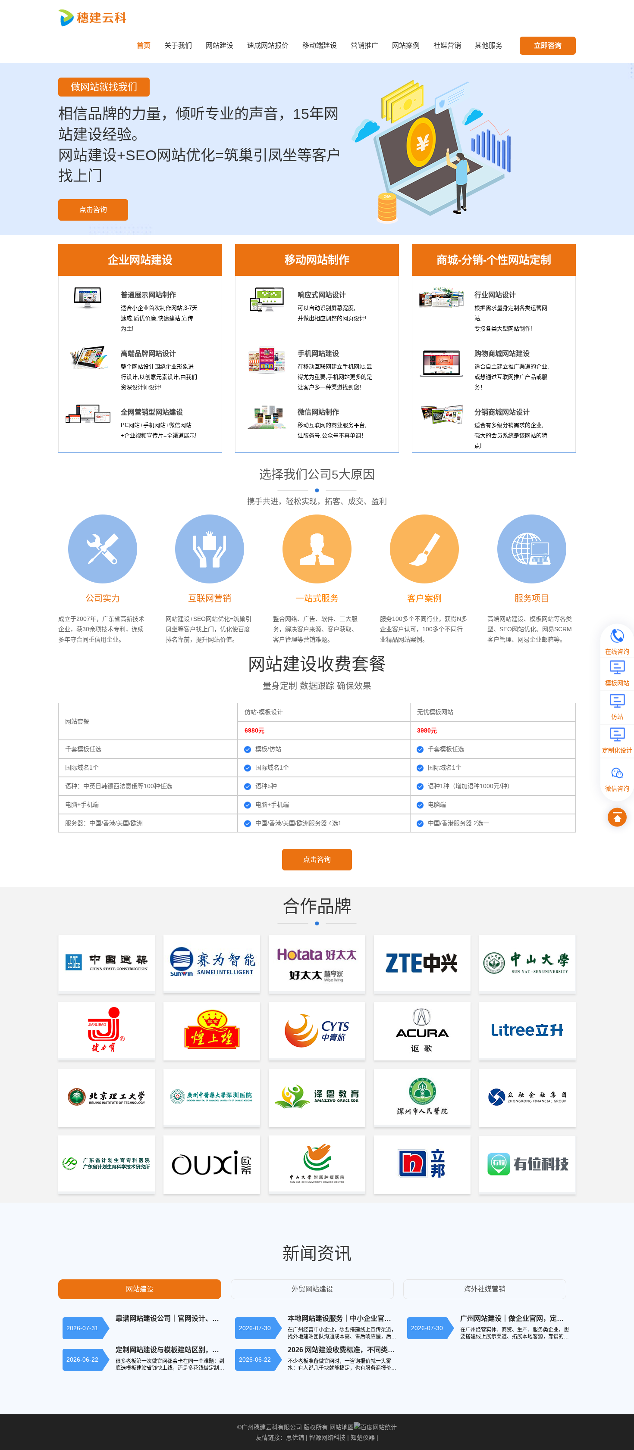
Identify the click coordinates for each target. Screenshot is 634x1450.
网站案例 (406, 45)
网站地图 (342, 1427)
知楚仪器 (363, 1437)
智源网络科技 (327, 1437)
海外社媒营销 (484, 1289)
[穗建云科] (93, 17)
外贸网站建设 (312, 1289)
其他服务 (488, 45)
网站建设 (219, 45)
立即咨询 (548, 45)
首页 (144, 45)
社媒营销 (447, 45)
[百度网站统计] (375, 1427)
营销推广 (364, 45)
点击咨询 (93, 209)
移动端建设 (319, 45)
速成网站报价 (268, 45)
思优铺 (295, 1437)
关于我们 (178, 45)
